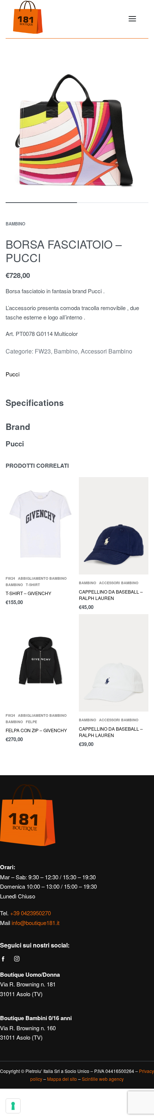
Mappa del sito (62, 1079)
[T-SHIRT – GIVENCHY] (40, 523)
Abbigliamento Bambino (42, 578)
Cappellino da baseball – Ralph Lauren (111, 594)
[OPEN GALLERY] (77, 127)
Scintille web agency (103, 1079)
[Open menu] (132, 19)
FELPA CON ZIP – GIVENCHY (36, 730)
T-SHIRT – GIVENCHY (28, 593)
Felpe (31, 722)
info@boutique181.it (35, 923)
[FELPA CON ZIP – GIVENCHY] (40, 660)
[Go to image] (41, 202)
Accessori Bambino (106, 351)
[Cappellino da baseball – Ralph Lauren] (113, 525)
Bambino (15, 224)
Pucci (12, 374)
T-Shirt (33, 584)
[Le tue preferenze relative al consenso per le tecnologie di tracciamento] (13, 1106)
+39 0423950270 (30, 913)
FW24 (10, 578)
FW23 (43, 351)
